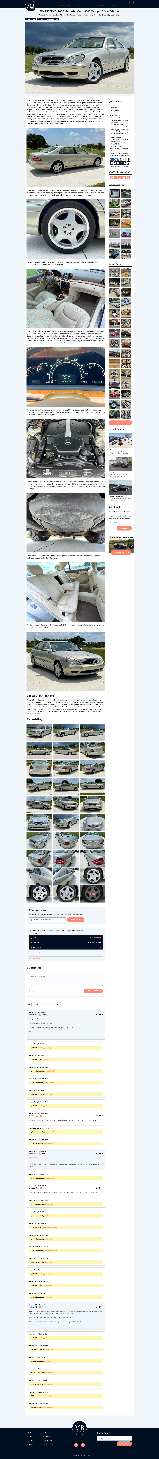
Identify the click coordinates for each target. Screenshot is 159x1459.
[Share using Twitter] (111, 177)
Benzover (32, 1188)
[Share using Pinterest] (120, 177)
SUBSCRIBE (124, 528)
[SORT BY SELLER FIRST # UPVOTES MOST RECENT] (43, 1004)
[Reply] (102, 1015)
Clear (78, 991)
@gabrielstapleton (50, 1227)
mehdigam (97, 938)
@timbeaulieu (48, 1384)
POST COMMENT (93, 991)
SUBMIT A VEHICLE (121, 552)
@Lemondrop (48, 1349)
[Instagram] (133, 2)
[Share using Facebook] (116, 177)
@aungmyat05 (49, 1059)
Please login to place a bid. (38, 952)
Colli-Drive (32, 1116)
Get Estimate (75, 919)
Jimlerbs (32, 1015)
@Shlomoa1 (48, 1216)
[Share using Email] (128, 177)
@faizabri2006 (49, 1071)
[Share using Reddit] (124, 177)
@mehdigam (46, 1019)
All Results (120, 423)
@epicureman (49, 1143)
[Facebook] (129, 2)
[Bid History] (32, 947)
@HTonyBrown (49, 1274)
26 (100, 947)
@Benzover (33, 1158)
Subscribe (124, 1444)
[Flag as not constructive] (100, 1015)
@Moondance (49, 1083)
